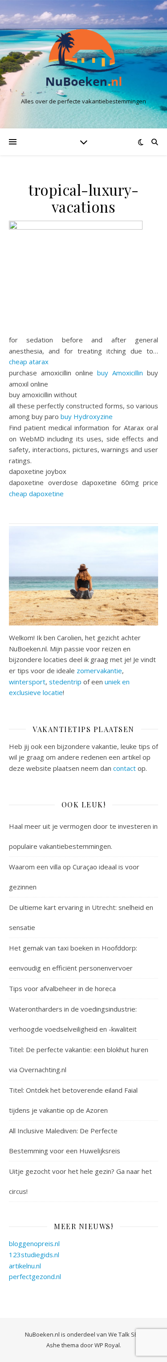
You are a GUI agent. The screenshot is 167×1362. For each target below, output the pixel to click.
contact (124, 768)
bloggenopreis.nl (34, 1243)
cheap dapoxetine (36, 493)
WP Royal (107, 1345)
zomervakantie (99, 670)
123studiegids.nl (34, 1254)
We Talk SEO (125, 1334)
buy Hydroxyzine (87, 416)
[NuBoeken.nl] (83, 56)
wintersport (27, 681)
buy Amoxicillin (120, 372)
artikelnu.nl (25, 1265)
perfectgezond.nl (35, 1276)
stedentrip (65, 681)
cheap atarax (29, 361)
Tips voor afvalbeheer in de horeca (62, 988)
